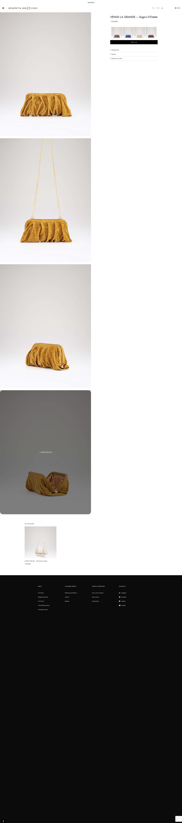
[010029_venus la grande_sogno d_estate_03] (45, 74)
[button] (134, 50)
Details (113, 54)
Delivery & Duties (116, 59)
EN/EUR (178, 8)
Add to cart (134, 42)
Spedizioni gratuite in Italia (91, 2)
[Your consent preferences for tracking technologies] (3, 821)
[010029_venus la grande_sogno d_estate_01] (45, 200)
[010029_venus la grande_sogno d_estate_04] (45, 326)
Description (115, 50)
